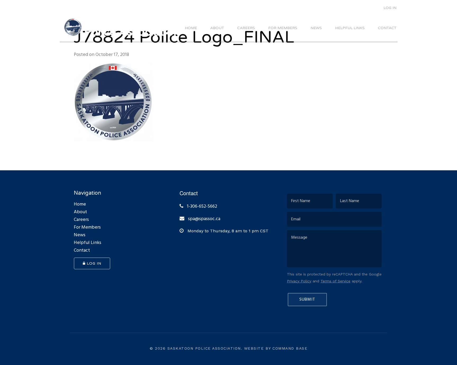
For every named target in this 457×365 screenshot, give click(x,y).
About (217, 28)
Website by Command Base (276, 348)
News (316, 28)
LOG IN (389, 8)
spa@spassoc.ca (204, 219)
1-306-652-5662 (201, 206)
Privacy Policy (299, 281)
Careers (246, 28)
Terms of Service (335, 281)
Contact (387, 28)
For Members (282, 28)
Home (191, 28)
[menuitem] (386, 7)
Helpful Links (350, 28)
